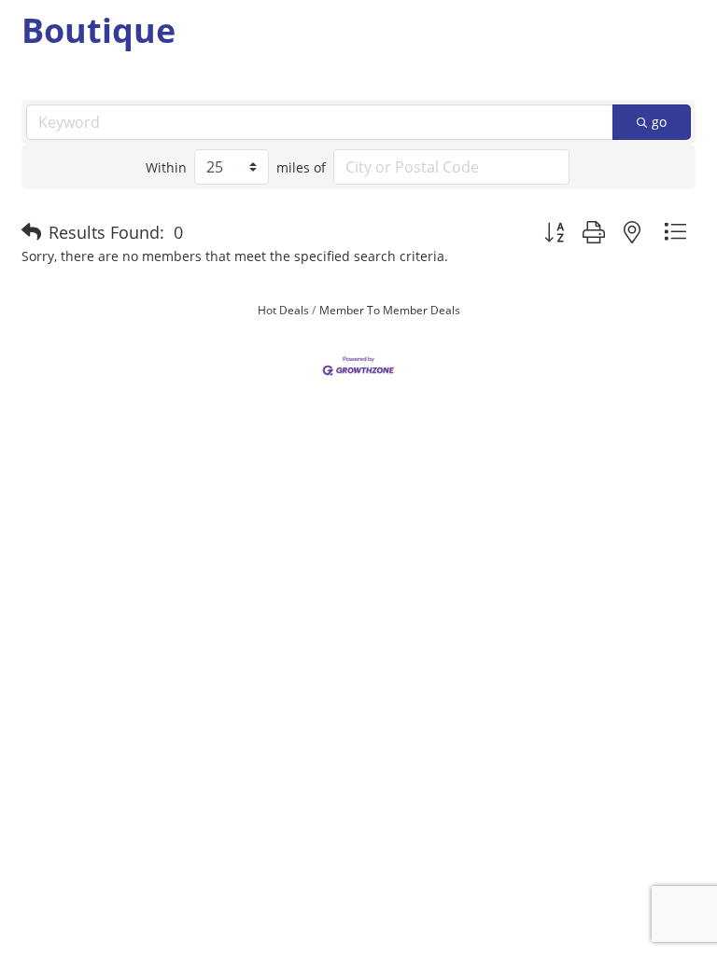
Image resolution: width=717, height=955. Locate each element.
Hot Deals (283, 309)
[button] (31, 232)
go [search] (659, 122)
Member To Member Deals (389, 309)
